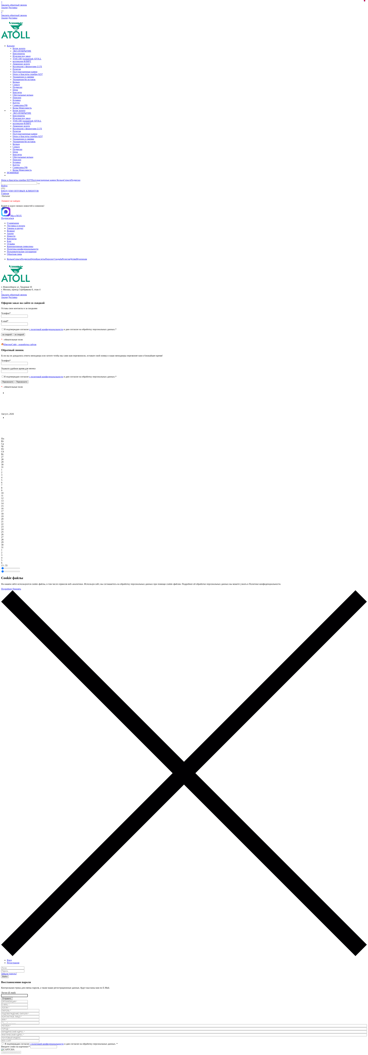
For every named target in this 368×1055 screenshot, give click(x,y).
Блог (9, 241)
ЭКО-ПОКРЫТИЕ (22, 51)
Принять (17, 589)
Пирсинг (17, 97)
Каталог (11, 46)
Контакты (12, 238)
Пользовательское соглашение (22, 251)
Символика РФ (20, 105)
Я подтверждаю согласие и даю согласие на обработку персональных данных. (60, 329)
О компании (13, 223)
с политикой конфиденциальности (46, 329)
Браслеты (17, 92)
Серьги (16, 84)
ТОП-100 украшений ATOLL (27, 59)
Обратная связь (14, 254)
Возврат (11, 231)
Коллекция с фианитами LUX (27, 66)
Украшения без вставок (24, 79)
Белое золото (19, 48)
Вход (9, 960)
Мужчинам (81, 259)
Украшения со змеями (23, 77)
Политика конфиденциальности (22, 249)
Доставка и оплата (16, 225)
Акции (10, 233)
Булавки (17, 100)
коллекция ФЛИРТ (22, 61)
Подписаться (7, 218)
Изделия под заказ (21, 56)
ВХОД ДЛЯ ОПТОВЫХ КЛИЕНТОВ (20, 191)
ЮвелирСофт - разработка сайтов (19, 344)
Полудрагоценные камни (25, 71)
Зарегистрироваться (11, 1052)
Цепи (15, 90)
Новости (11, 236)
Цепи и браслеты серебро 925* (28, 74)
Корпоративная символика (20, 246)
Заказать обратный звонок (14, 5)
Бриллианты (19, 53)
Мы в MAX (16, 215)
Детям (73, 259)
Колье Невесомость (22, 108)
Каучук (16, 103)
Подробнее (6, 589)
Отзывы (11, 244)
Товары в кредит (15, 228)
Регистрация (13, 963)
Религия (17, 69)
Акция (4, 7)
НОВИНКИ (13, 172)
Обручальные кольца (23, 95)
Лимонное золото (21, 64)
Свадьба (58, 259)
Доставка (12, 7)
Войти (4, 185)
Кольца (16, 82)
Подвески (17, 87)
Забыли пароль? (9, 973)
